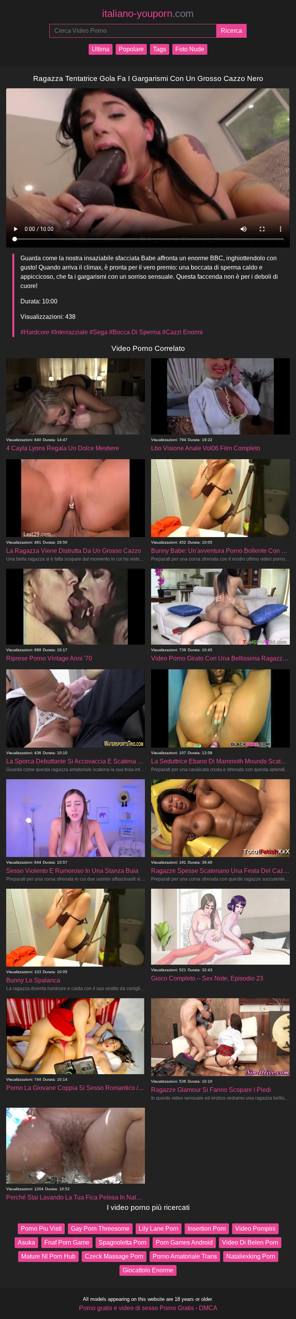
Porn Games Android (184, 1242)
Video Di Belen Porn (250, 1242)
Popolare (131, 49)
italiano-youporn (148, 13)
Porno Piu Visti (41, 1228)
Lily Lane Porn (158, 1228)
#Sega (98, 332)
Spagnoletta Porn (122, 1242)
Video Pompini (255, 1228)
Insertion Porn (207, 1228)
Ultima (100, 49)
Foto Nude (189, 49)
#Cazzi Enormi (182, 332)
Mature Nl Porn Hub (48, 1256)
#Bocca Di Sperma (135, 332)
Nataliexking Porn (250, 1256)
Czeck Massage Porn (114, 1256)
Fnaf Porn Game (66, 1242)
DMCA (208, 1308)
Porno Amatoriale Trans (185, 1256)
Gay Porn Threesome (100, 1228)
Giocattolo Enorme (148, 1270)
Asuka (26, 1242)
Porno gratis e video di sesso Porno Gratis (136, 1308)
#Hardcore (34, 332)
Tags (159, 49)
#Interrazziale (69, 332)
